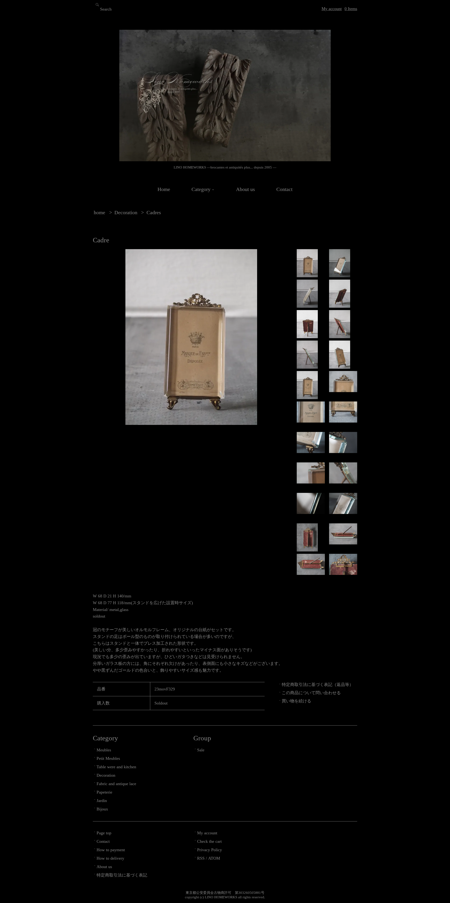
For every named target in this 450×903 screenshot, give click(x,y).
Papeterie (104, 792)
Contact (284, 189)
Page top (104, 833)
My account (332, 8)
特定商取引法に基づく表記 (122, 875)
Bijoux (102, 809)
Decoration (125, 212)
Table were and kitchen (116, 766)
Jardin (102, 800)
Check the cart (209, 841)
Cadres (153, 212)
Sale (200, 750)
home (99, 212)
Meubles (104, 750)
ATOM (214, 858)
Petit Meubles (108, 758)
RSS (201, 858)
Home (164, 189)
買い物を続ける (296, 701)
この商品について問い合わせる (311, 692)
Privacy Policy (209, 849)
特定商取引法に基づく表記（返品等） (317, 684)
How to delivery (110, 858)
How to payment (111, 849)
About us (245, 189)
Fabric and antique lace (116, 783)
